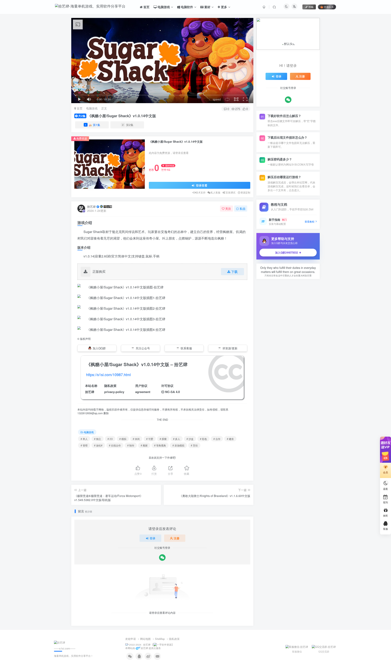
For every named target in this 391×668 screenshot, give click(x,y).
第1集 (92, 125)
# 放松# (98, 445)
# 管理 (84, 445)
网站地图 (145, 639)
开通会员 (329, 7)
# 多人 (176, 439)
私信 (242, 208)
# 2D (110, 439)
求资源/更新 (229, 348)
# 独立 (97, 439)
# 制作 (130, 445)
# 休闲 (136, 439)
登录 (152, 538)
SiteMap (160, 639)
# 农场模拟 (178, 445)
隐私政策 (174, 639)
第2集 (127, 125)
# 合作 (216, 439)
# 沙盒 (190, 439)
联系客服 (186, 348)
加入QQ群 (99, 348)
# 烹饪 (194, 445)
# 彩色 (203, 439)
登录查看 (201, 185)
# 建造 (230, 439)
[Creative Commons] (162, 392)
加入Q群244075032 (286, 252)
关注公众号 (143, 348)
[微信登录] (162, 557)
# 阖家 (144, 445)
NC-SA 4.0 (172, 392)
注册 (176, 538)
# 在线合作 (115, 445)
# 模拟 (122, 439)
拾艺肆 (91, 206)
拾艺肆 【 (148, 644)
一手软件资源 (164, 644)
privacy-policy (114, 392)
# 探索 (163, 439)
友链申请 (130, 639)
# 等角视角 (160, 445)
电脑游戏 (92, 108)
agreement (142, 392)
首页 (79, 108)
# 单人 (84, 439)
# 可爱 (149, 439)
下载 (234, 271)
